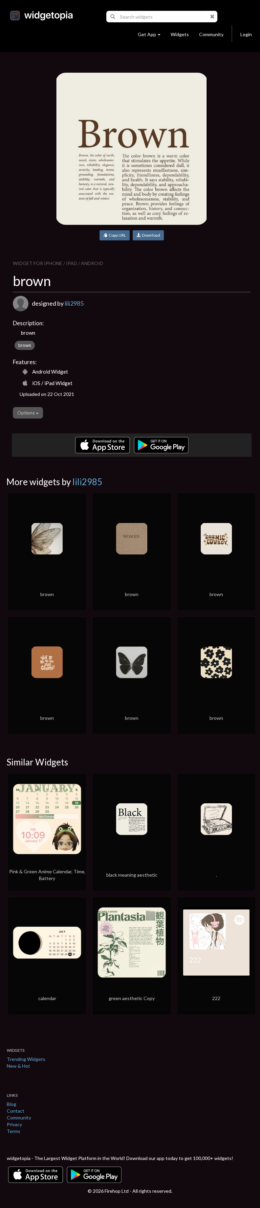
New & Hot (18, 1066)
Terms (13, 1131)
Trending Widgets (26, 1059)
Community (211, 34)
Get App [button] (147, 34)
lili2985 (74, 303)
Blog (11, 1104)
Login (246, 34)
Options (26, 413)
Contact (15, 1111)
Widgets (180, 34)
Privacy (14, 1124)
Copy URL (116, 235)
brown (24, 345)
